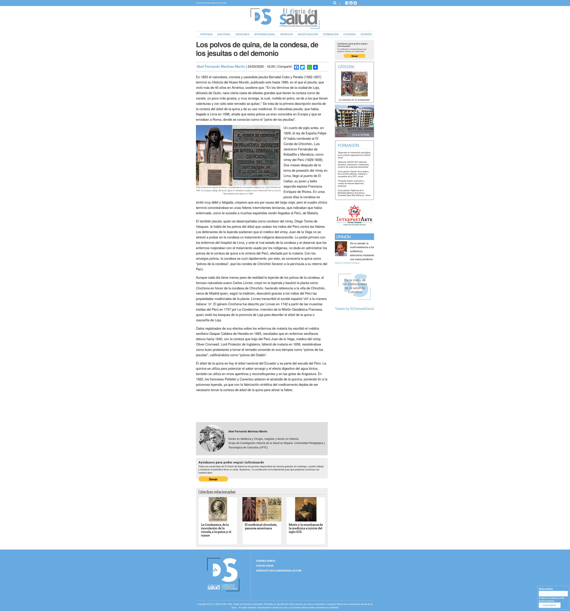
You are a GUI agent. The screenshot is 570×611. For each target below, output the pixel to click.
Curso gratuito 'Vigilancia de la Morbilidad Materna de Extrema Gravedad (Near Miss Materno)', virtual (354, 193)
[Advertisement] (354, 357)
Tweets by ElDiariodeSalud (354, 308)
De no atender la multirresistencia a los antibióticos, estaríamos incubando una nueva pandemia (362, 251)
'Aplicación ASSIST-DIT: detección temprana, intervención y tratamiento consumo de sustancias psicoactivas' (353, 164)
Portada (206, 34)
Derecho (286, 34)
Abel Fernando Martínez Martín (221, 66)
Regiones (242, 34)
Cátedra (349, 34)
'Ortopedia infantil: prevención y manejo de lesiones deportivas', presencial (351, 183)
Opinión (366, 34)
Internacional (265, 34)
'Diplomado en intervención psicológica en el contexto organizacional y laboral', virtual (354, 155)
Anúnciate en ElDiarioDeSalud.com (278, 570)
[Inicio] (285, 27)
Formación (331, 34)
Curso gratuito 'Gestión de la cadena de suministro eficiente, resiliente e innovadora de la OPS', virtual (353, 174)
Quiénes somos (265, 560)
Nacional (224, 34)
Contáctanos (264, 565)
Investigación (308, 34)
